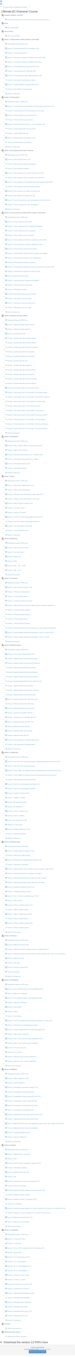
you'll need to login (45, 1349)
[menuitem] (1, 4)
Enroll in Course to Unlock (37, 1351)
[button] (1, 1)
